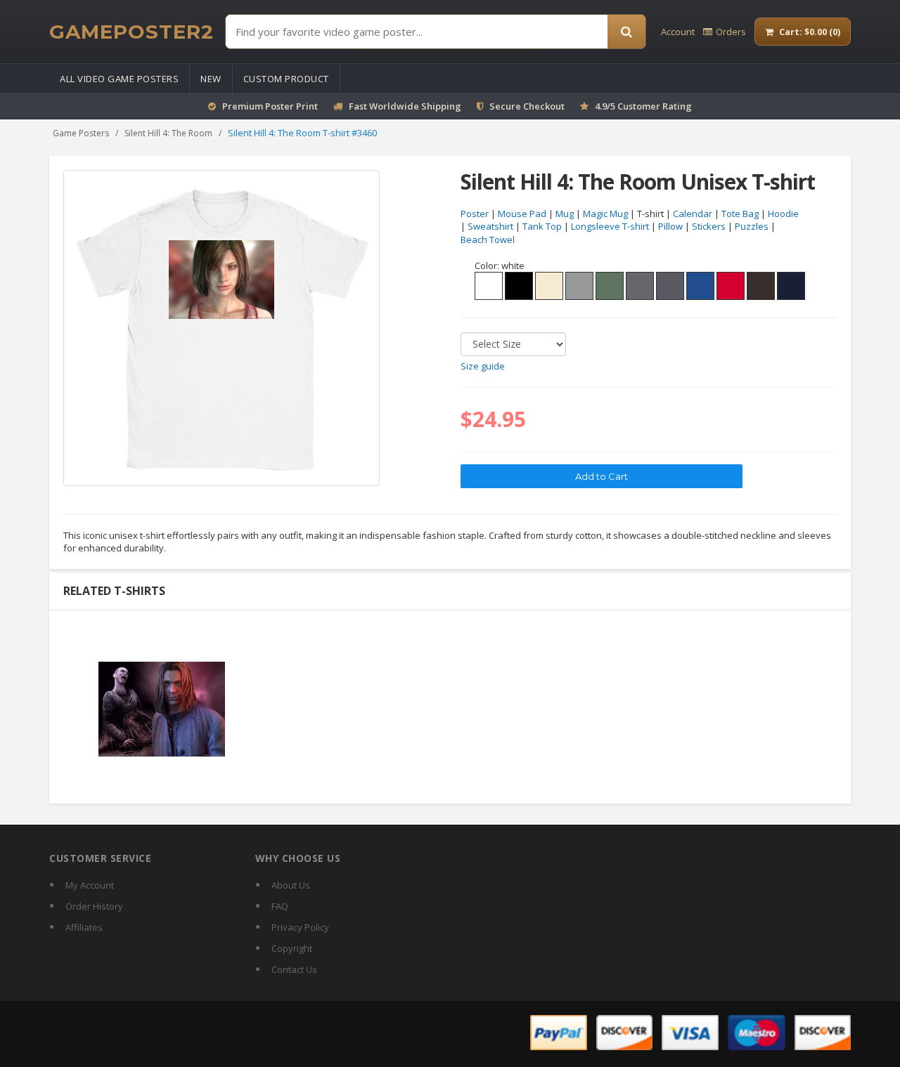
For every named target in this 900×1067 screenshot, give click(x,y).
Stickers (709, 226)
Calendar (692, 213)
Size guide (483, 366)
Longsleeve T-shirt (610, 226)
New (210, 78)
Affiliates (84, 927)
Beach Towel (488, 239)
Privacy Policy (300, 927)
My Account (89, 885)
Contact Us (294, 969)
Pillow (670, 226)
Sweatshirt (490, 226)
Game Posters (81, 133)
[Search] (626, 31)
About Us (290, 885)
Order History (94, 906)
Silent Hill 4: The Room (168, 133)
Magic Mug (605, 213)
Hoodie (783, 213)
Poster (475, 213)
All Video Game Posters (119, 78)
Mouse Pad (522, 213)
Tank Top (542, 226)
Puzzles (752, 226)
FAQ (279, 906)
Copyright (291, 948)
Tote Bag (740, 213)
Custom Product (286, 78)
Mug (564, 213)
